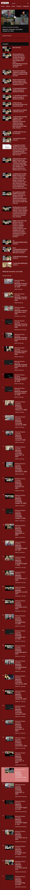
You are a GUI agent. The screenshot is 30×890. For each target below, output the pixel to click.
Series (13, 6)
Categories (26, 6)
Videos (8, 6)
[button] (15, 17)
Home (2, 6)
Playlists (18, 6)
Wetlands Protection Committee (19, 281)
